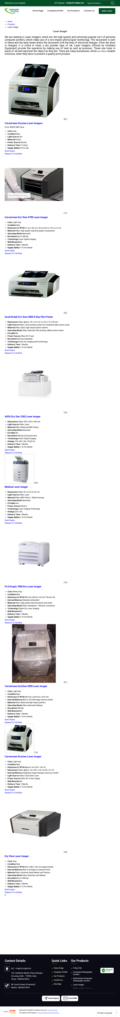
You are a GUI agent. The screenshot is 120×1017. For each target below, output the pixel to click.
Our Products (73, 10)
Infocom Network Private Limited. (48, 1013)
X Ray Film (77, 968)
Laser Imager (78, 985)
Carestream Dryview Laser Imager (23, 756)
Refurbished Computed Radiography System (82, 979)
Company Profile (55, 10)
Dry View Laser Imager (17, 856)
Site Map (57, 984)
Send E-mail (107, 11)
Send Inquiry (10, 151)
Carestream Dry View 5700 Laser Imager (26, 217)
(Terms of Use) (52, 1010)
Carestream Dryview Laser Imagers (24, 123)
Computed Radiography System (82, 973)
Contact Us (89, 10)
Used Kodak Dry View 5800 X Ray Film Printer (29, 316)
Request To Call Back (13, 154)
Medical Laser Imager (16, 486)
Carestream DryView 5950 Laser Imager (26, 686)
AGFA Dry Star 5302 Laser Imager (23, 416)
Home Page (37, 10)
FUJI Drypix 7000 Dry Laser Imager (23, 586)
